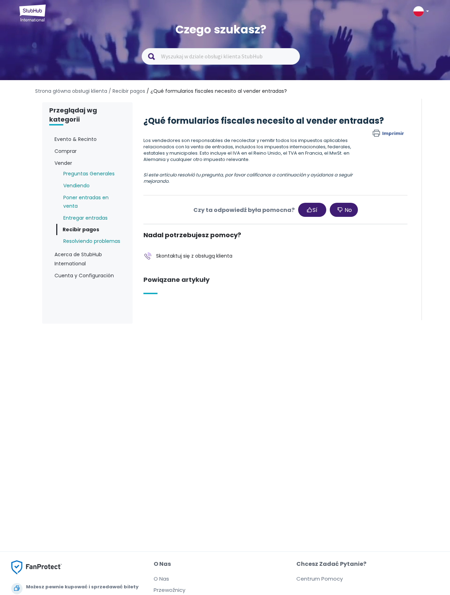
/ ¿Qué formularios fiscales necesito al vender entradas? (217, 91)
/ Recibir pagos (127, 91)
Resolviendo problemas (91, 241)
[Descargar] (212, 209)
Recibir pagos (81, 229)
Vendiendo (76, 185)
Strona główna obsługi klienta (72, 91)
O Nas (161, 578)
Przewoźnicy (169, 590)
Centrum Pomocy (319, 578)
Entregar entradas (85, 217)
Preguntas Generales (89, 173)
